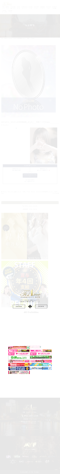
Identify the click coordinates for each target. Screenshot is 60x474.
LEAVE (41, 306)
